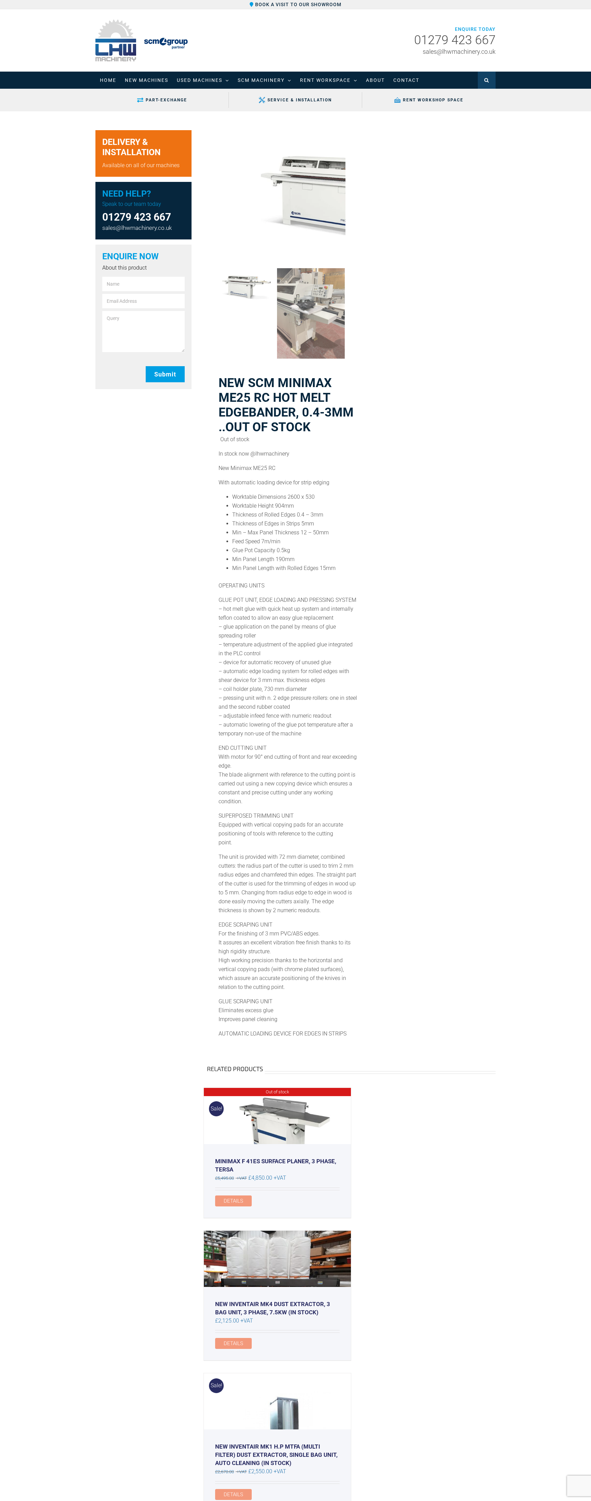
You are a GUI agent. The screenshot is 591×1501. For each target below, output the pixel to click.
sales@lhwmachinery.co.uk (459, 51)
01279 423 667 (455, 40)
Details (233, 1201)
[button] (487, 80)
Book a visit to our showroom (297, 4)
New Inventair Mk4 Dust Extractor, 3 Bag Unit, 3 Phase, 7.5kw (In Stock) (272, 1308)
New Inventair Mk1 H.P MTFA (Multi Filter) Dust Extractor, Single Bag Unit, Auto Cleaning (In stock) (276, 1454)
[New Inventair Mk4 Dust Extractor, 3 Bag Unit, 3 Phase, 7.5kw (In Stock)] (277, 1259)
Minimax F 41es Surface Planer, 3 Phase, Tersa (275, 1165)
